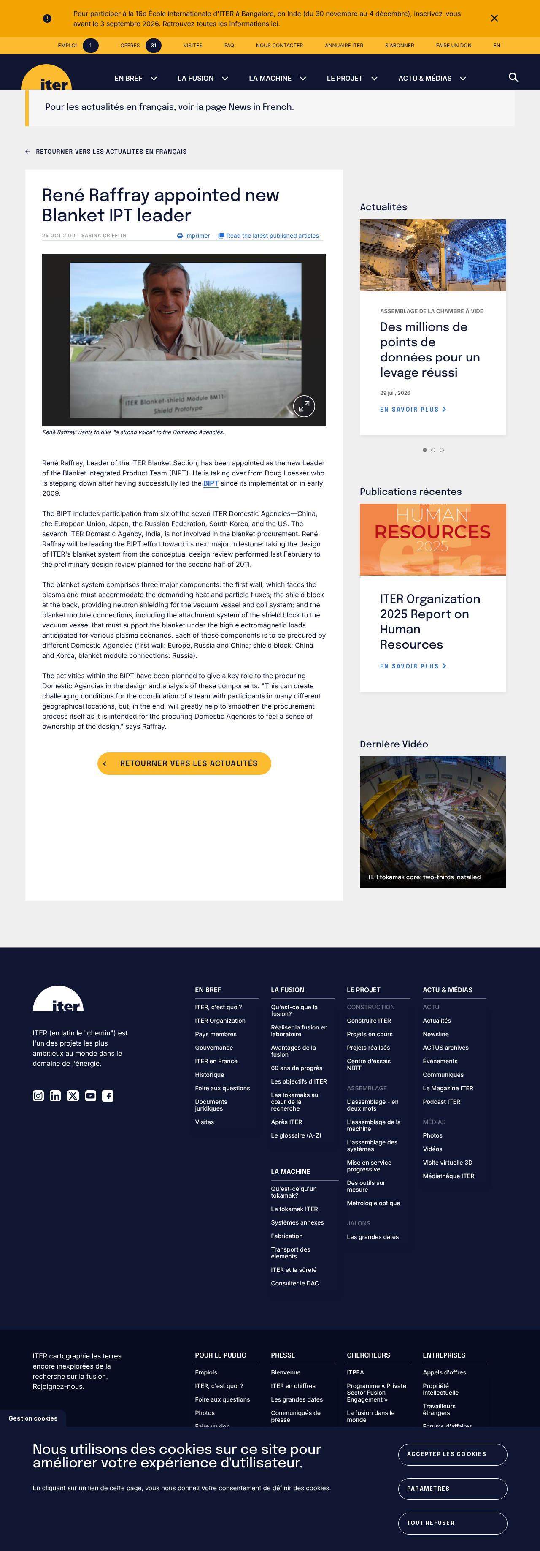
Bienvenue (286, 1372)
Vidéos (433, 1149)
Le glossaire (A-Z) (296, 1136)
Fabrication (287, 1236)
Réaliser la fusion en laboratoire (299, 1031)
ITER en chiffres (293, 1386)
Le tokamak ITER (294, 1209)
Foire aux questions (222, 1088)
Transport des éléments (290, 1253)
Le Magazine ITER (448, 1088)
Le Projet (345, 78)
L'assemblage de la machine (374, 1126)
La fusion (195, 78)
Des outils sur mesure (366, 1186)
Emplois (206, 1372)
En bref (128, 78)
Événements (440, 1061)
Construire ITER (369, 1021)
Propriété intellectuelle (441, 1389)
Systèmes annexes (297, 1223)
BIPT (211, 483)
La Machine (270, 78)
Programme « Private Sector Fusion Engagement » (376, 1393)
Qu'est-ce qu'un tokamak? (294, 1192)
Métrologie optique (373, 1203)
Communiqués (443, 1075)
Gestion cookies (33, 1418)
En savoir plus (411, 410)
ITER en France (216, 1061)
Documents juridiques (211, 1105)
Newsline (436, 1034)
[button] (524, 72)
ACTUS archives (446, 1048)
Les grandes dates (373, 1237)
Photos (433, 1136)
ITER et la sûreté (294, 1270)
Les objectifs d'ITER (299, 1081)
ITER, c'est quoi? (218, 1007)
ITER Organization (220, 1021)
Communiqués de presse (296, 1416)
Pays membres (216, 1034)
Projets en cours (370, 1034)
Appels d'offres (445, 1372)
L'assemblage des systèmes (372, 1146)
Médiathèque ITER (449, 1176)
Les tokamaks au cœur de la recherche (295, 1102)
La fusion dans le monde (371, 1416)
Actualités (437, 1021)
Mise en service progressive (369, 1166)
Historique (209, 1075)
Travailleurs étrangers (439, 1410)
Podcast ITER (442, 1102)
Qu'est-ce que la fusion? (294, 1011)
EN (497, 45)
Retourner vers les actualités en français (110, 152)
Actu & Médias (424, 78)
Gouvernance (214, 1048)
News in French (260, 107)
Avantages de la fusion (293, 1051)
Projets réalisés (368, 1048)
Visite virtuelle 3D (448, 1163)
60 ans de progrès (297, 1068)
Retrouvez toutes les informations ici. (221, 23)
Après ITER (286, 1122)
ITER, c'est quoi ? (219, 1386)
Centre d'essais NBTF (369, 1065)
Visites (204, 1122)
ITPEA (355, 1372)
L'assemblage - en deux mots (373, 1105)
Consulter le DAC (295, 1283)
